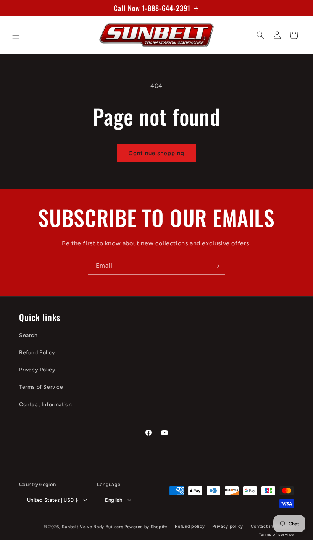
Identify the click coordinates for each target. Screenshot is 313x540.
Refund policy (190, 526)
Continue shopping (156, 153)
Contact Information (45, 404)
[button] (16, 35)
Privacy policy (227, 526)
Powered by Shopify (146, 526)
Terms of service (276, 534)
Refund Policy (37, 352)
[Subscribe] (216, 266)
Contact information (272, 526)
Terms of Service (41, 387)
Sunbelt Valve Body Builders (92, 526)
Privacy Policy (37, 369)
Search (28, 335)
